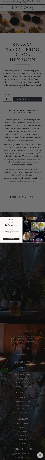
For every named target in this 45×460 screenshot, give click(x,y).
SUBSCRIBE (11, 238)
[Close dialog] (44, 218)
